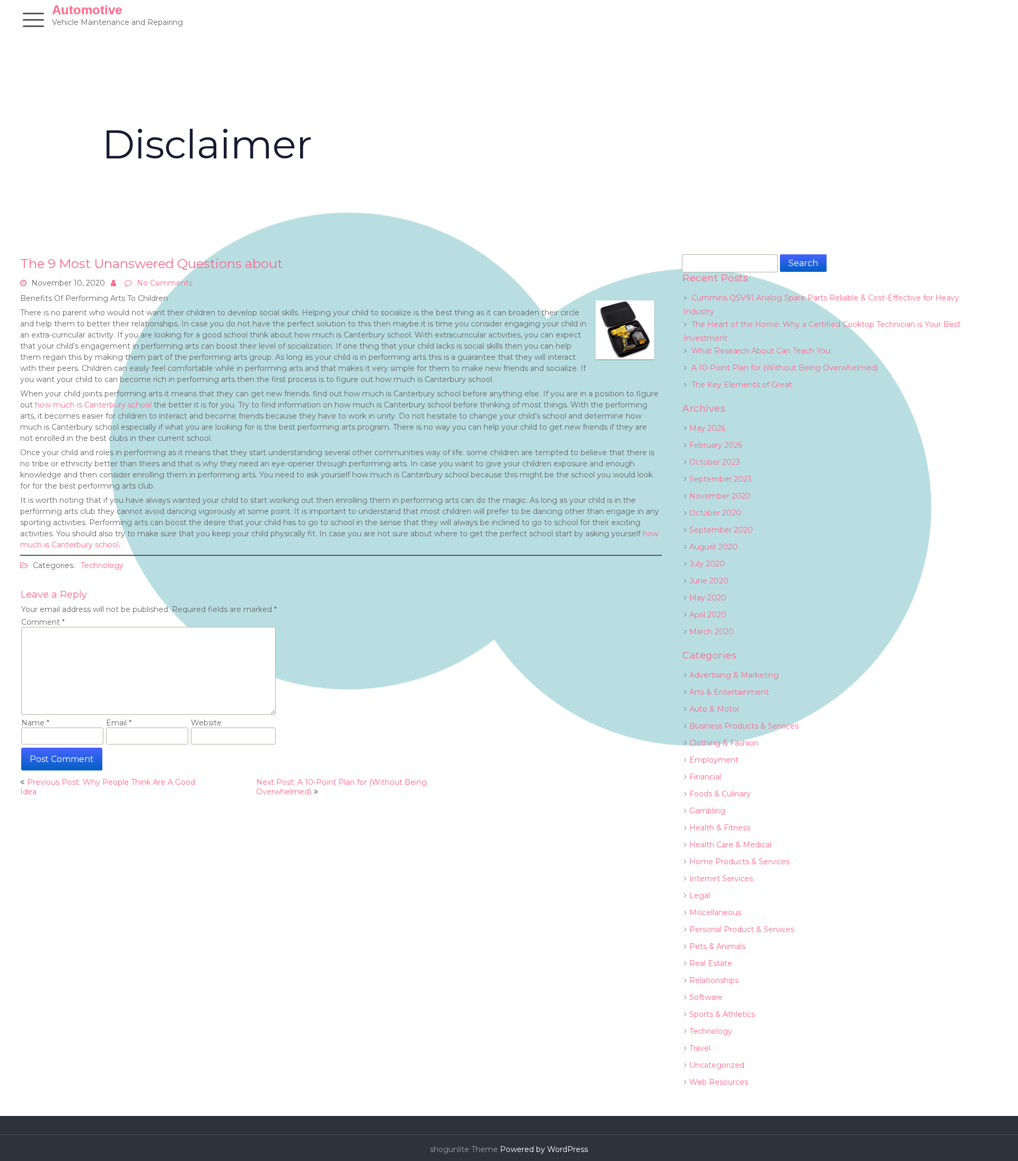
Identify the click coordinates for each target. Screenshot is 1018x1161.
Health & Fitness (719, 827)
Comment (43, 622)
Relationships (714, 980)
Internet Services (721, 878)
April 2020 (707, 614)
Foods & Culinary (720, 794)
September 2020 (721, 530)
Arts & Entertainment (729, 692)
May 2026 (707, 428)
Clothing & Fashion (724, 743)
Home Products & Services (739, 861)
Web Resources (718, 1082)
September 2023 (720, 479)
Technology (102, 565)
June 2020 (709, 581)
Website (206, 723)
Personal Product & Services (741, 929)
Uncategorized (716, 1065)
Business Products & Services (743, 726)
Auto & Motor (714, 709)
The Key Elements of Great (741, 384)
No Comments (164, 283)
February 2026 (715, 445)
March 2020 (711, 631)
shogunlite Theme (465, 1149)
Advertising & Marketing (734, 675)
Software (706, 997)
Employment (714, 760)
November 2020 (720, 496)
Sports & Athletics (722, 1014)
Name (35, 723)
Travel (699, 1048)
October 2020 (715, 513)
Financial (705, 777)
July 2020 (707, 564)
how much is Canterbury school (93, 405)
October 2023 (714, 462)
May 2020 (707, 597)
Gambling (707, 811)
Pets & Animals (717, 946)
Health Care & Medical (730, 844)
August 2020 (713, 547)
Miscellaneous (715, 912)
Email (118, 723)
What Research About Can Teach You (760, 351)
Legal (699, 895)
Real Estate (710, 963)
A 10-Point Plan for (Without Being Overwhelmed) (784, 368)
